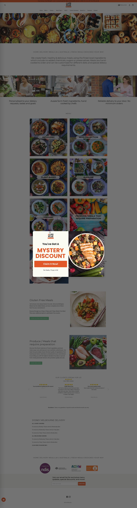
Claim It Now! (50, 264)
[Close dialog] (50, 232)
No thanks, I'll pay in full (50, 270)
